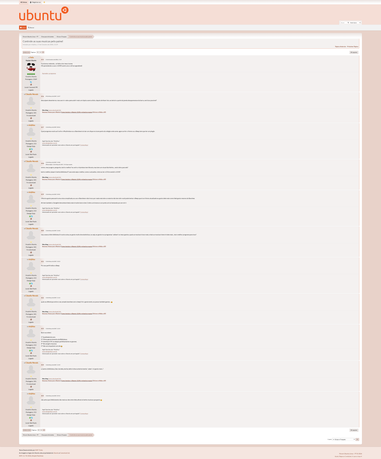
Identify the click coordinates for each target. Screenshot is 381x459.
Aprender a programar (49, 73)
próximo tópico (352, 46)
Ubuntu (56, 453)
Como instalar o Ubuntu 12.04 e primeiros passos (76, 112)
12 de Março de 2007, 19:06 (53, 162)
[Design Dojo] (31, 152)
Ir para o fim (26, 52)
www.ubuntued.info (55, 110)
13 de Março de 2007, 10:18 (53, 230)
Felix (32, 57)
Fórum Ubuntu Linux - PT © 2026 (350, 454)
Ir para (329, 439)
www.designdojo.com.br (49, 143)
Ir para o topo (27, 430)
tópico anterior (340, 46)
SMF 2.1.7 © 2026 (25, 456)
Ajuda (336, 456)
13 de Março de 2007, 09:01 (53, 194)
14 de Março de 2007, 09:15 (53, 395)
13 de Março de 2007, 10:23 (53, 261)
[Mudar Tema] (44, 2)
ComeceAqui (84, 145)
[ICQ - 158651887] (30, 149)
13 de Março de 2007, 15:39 (53, 364)
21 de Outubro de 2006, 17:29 (54, 59)
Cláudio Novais (31, 94)
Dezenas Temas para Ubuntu (51, 112)
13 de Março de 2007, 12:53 (53, 328)
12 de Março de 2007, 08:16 (53, 127)
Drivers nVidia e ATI (99, 112)
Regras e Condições (345, 456)
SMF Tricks (39, 450)
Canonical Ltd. (65, 453)
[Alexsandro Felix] (31, 84)
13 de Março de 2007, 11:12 (53, 297)
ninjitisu (31, 125)
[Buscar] (348, 22)
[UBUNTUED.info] (31, 118)
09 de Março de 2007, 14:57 (53, 96)
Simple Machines (37, 456)
